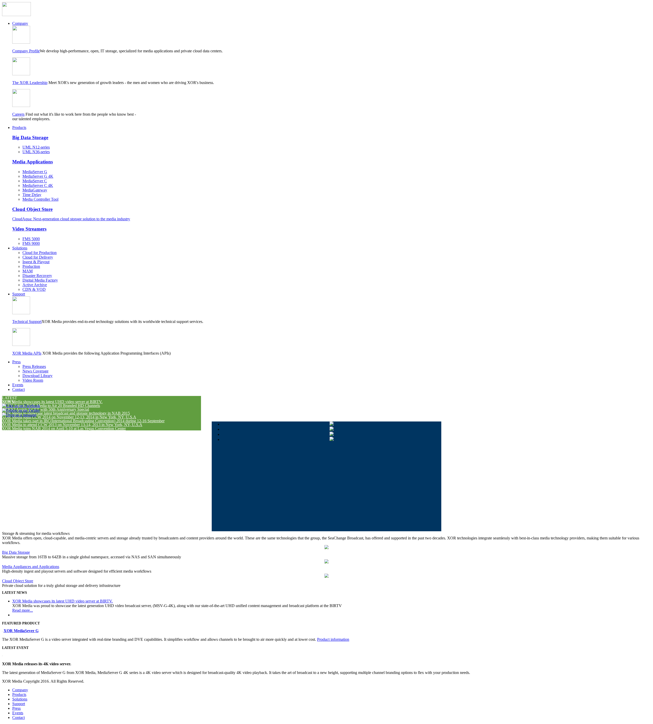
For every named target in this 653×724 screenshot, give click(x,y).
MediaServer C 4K (37, 185)
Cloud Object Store (32, 209)
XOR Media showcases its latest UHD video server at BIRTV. (62, 601)
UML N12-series (36, 147)
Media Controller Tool (40, 199)
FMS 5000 (31, 239)
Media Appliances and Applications (30, 566)
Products (19, 127)
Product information (333, 639)
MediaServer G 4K (37, 176)
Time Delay (31, 194)
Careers (18, 114)
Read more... (22, 610)
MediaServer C (34, 181)
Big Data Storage (30, 137)
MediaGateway (34, 190)
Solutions (19, 248)
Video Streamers (29, 229)
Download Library (37, 375)
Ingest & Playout (35, 262)
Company (20, 23)
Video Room (32, 380)
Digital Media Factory (40, 280)
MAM (27, 271)
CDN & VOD (34, 289)
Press (16, 362)
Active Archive (34, 285)
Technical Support (27, 321)
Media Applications (32, 161)
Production (31, 266)
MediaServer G (34, 172)
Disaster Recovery (37, 275)
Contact (18, 389)
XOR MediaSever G (21, 631)
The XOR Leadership (29, 82)
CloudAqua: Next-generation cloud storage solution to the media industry (71, 219)
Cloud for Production (39, 252)
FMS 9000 (31, 243)
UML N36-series (36, 152)
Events (17, 385)
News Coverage (35, 371)
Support (18, 294)
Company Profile (26, 51)
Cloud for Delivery (37, 257)
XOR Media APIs (26, 353)
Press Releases (34, 366)
